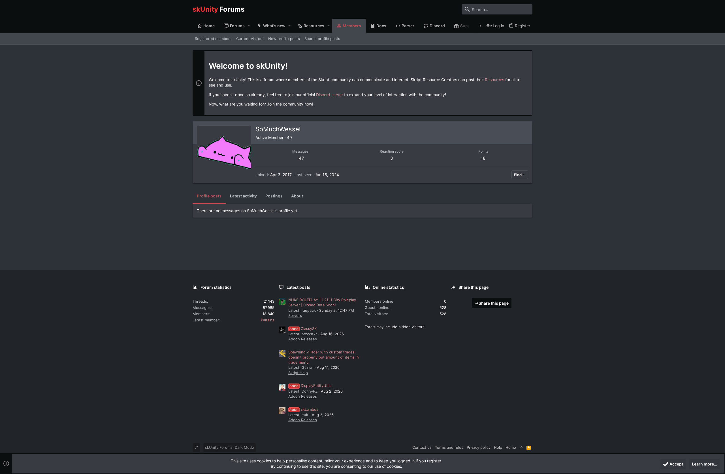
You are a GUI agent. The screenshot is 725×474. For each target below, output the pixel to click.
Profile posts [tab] (209, 195)
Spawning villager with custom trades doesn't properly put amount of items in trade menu (323, 357)
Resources (494, 79)
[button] (248, 25)
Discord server (329, 94)
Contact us (422, 447)
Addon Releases (302, 339)
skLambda (303, 409)
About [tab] (297, 195)
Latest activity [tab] (243, 195)
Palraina (267, 320)
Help (498, 447)
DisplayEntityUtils (310, 385)
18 (483, 158)
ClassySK (303, 328)
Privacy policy (479, 447)
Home (511, 447)
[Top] (521, 447)
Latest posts (298, 287)
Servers (295, 315)
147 (300, 158)
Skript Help (298, 372)
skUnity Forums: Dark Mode (229, 447)
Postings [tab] (274, 195)
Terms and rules (449, 447)
